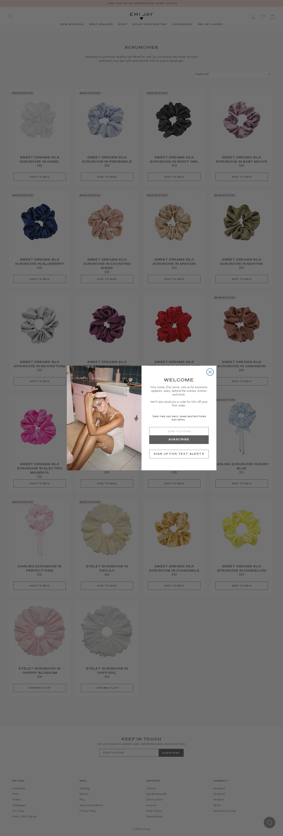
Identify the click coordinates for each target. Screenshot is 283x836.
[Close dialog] (210, 372)
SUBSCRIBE (178, 439)
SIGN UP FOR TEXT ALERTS (179, 454)
